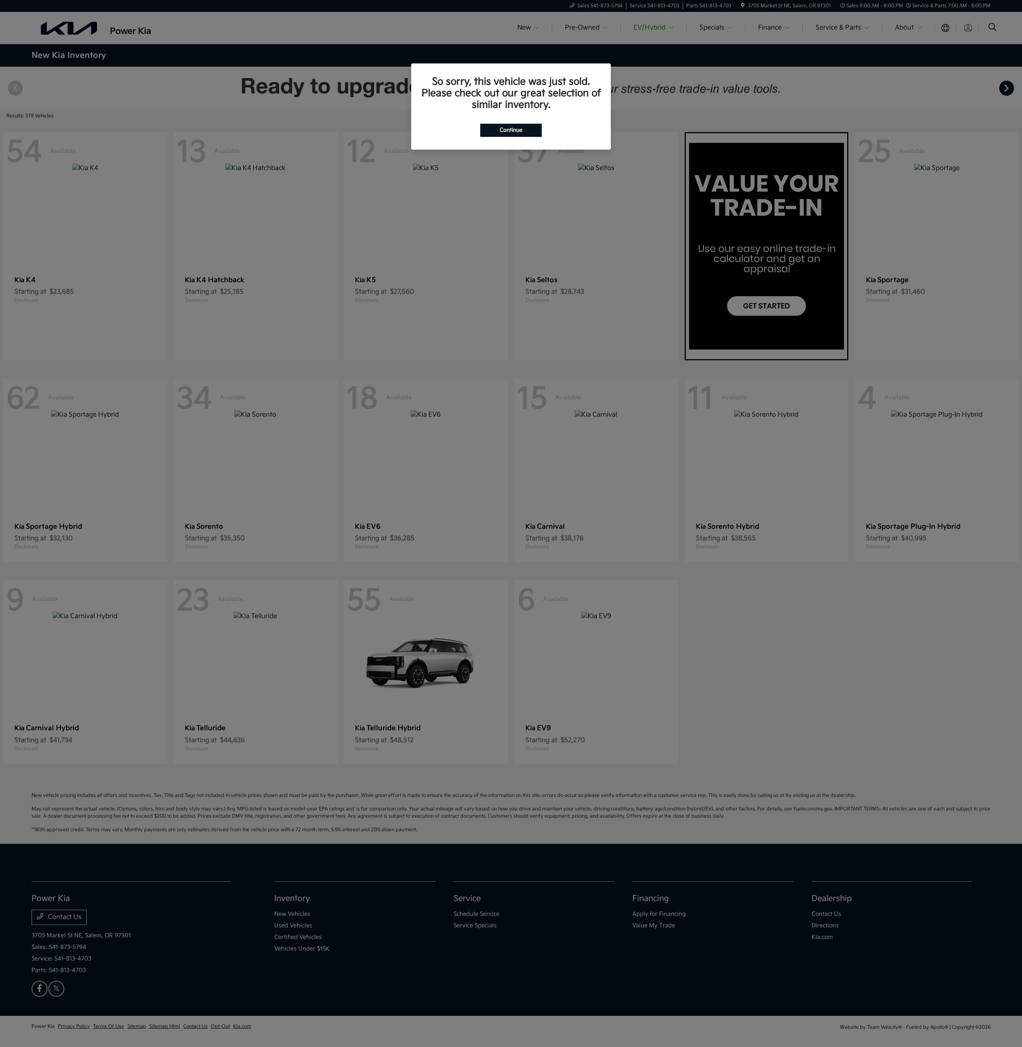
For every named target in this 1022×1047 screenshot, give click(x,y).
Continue (511, 130)
